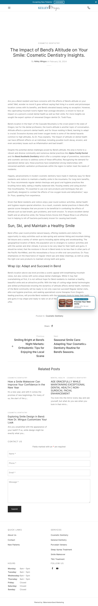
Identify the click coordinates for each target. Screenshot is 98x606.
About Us (12, 535)
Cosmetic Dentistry (49, 43)
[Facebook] (52, 326)
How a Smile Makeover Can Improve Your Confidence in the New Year (26, 384)
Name (12, 453)
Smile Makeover (58, 554)
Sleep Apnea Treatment (61, 549)
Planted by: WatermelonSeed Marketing (49, 602)
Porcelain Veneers (59, 544)
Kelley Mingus (40, 61)
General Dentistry (59, 540)
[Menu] (9, 8)
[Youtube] (57, 568)
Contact (11, 540)
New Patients (14, 544)
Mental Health (58, 378)
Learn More (59, 2)
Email (12, 472)
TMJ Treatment (58, 559)
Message (14, 482)
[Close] (96, 2)
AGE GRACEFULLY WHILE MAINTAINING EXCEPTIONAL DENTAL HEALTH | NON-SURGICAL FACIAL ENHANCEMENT (68, 387)
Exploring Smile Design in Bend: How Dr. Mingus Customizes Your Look (27, 419)
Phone (12, 463)
